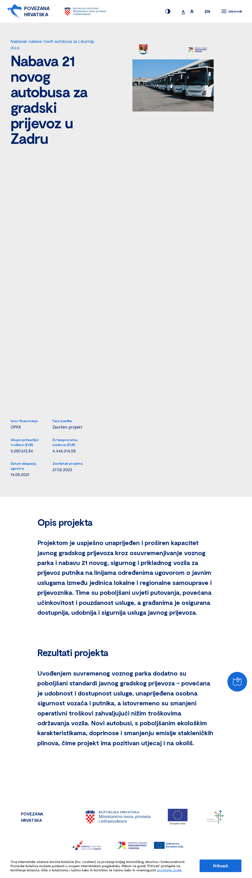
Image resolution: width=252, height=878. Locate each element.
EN (207, 11)
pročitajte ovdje (169, 870)
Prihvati (220, 865)
